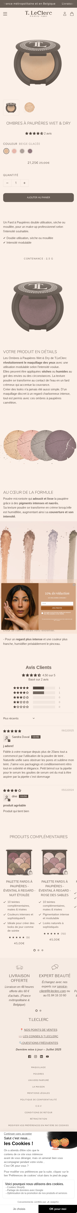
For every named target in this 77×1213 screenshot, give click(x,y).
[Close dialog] (74, 585)
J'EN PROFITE (57, 608)
